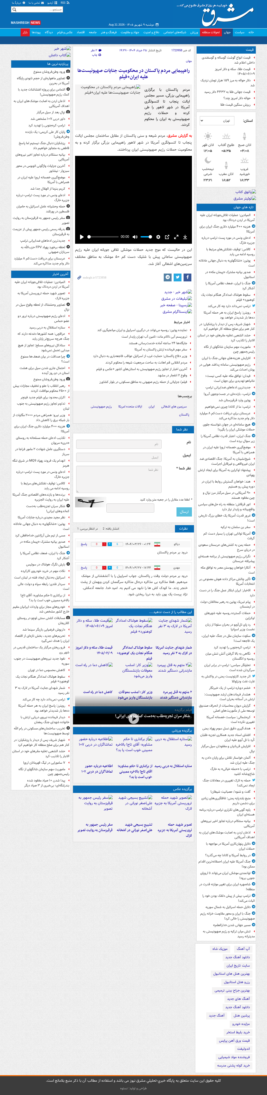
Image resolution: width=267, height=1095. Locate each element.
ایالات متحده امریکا (130, 406)
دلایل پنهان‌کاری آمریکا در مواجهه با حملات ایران (230, 846)
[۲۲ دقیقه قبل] (173, 807)
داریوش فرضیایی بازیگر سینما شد (43, 629)
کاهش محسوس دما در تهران (46, 670)
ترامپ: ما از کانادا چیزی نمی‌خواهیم (228, 406)
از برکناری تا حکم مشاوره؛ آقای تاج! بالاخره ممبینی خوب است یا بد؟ (135, 771)
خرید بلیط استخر (238, 1032)
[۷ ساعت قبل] (94, 807)
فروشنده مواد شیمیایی (234, 1057)
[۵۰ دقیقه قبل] (173, 749)
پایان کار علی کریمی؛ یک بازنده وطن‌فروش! (47, 134)
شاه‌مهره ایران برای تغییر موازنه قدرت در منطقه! (227, 887)
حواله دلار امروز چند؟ (237, 98)
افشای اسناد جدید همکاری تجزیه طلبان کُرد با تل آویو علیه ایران (227, 737)
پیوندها (36, 32)
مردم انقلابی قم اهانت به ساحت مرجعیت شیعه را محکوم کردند (146, 362)
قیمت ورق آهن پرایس (234, 1040)
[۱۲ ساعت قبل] (94, 675)
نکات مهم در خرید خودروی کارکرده (43, 571)
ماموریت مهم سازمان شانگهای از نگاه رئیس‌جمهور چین (229, 349)
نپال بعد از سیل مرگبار (51, 112)
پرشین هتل (242, 1015)
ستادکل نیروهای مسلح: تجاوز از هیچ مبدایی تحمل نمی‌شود (43, 348)
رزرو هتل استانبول (237, 982)
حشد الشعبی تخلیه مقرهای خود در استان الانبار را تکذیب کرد (226, 338)
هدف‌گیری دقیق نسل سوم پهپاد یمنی (226, 728)
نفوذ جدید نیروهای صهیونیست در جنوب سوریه (41, 661)
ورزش (194, 32)
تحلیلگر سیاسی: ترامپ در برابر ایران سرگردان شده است (229, 668)
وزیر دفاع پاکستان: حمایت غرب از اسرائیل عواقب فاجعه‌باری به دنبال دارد (140, 356)
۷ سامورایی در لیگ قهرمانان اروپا (44, 762)
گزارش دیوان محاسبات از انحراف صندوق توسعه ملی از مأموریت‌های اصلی (227, 708)
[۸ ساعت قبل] (94, 630)
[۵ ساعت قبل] (94, 749)
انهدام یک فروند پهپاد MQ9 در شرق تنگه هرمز (40, 463)
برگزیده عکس (182, 789)
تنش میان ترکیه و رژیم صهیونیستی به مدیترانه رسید (229, 934)
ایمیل (187, 455)
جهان (227, 32)
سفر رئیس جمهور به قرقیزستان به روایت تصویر (95, 827)
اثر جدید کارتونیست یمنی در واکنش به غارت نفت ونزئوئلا (228, 679)
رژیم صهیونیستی (101, 406)
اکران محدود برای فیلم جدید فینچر (43, 397)
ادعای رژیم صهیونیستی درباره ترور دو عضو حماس (43, 319)
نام (189, 442)
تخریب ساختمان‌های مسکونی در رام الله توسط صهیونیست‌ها (41, 731)
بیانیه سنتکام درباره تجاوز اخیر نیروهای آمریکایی (228, 824)
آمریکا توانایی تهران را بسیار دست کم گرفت (229, 536)
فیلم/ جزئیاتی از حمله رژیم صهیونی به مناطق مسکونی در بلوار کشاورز (143, 381)
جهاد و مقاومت (130, 32)
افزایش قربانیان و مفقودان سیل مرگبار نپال (228, 749)
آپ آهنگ (243, 949)
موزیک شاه (220, 949)
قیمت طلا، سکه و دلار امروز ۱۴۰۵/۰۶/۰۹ (235, 72)
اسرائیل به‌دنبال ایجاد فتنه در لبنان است (39, 577)
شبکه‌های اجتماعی (174, 32)
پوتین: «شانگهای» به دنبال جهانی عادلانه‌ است (227, 263)
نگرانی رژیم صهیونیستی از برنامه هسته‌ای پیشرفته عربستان (226, 559)
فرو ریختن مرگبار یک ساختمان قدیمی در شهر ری (41, 650)
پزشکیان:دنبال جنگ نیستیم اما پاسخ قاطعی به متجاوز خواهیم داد (44, 146)
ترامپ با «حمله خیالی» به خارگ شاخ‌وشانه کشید (232, 771)
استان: (248, 121)
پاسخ (84, 544)
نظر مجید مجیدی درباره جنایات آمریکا (41, 517)
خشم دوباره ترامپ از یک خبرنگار (230, 687)
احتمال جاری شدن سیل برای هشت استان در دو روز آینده (44, 371)
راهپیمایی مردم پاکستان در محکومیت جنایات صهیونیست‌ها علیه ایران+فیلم (133, 74)
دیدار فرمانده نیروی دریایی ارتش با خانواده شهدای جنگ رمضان (45, 720)
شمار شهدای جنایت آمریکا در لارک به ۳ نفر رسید (174, 650)
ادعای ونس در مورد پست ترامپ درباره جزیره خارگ (228, 240)
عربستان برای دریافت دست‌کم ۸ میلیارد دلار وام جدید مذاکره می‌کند (227, 416)
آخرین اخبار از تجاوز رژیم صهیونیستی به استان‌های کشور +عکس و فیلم (141, 369)
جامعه (93, 32)
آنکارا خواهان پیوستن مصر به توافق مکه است (228, 570)
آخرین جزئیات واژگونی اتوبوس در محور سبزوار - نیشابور (42, 168)
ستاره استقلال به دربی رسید (173, 766)
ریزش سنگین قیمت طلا (235, 104)
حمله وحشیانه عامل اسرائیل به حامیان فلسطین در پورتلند (42, 209)
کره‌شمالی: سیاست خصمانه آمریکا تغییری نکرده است (231, 720)
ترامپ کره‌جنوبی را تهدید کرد (232, 647)
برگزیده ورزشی (182, 730)
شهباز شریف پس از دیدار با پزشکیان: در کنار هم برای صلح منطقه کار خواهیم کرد (227, 327)
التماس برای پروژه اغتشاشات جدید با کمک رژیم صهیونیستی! (43, 92)
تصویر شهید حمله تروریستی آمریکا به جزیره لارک (175, 830)
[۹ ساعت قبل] (173, 675)
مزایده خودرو (241, 1024)
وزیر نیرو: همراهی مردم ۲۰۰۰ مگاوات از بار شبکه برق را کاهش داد (41, 418)
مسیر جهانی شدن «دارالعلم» (232, 925)
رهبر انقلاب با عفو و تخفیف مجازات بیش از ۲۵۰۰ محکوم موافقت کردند (41, 388)
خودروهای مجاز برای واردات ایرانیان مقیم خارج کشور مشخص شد (41, 609)
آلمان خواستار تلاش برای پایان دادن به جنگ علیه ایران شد (228, 760)
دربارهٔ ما (17, 3)
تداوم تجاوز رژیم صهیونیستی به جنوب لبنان (43, 406)
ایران (152, 406)
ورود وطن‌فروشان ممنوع (49, 71)
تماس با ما (35, 3)
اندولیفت (243, 1049)
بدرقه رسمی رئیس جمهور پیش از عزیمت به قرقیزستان (41, 232)
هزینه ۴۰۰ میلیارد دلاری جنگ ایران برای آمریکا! (227, 229)
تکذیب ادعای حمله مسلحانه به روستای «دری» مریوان (42, 440)
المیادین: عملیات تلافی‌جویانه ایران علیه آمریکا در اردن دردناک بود (227, 218)
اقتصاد (81, 32)
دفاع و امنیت (151, 32)
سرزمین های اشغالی (174, 406)
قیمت (250, 50)
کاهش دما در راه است (98, 692)
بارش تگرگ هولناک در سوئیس (45, 564)
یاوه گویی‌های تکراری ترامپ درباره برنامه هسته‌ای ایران (227, 812)
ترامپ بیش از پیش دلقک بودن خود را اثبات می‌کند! (228, 898)
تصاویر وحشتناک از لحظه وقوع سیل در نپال (42, 307)
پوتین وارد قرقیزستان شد (235, 400)
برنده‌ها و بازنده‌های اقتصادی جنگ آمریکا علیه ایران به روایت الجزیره (41, 497)
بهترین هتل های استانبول (231, 974)
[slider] (103, 236)
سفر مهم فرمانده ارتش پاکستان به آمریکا (161, 349)
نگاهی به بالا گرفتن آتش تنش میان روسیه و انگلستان (230, 656)
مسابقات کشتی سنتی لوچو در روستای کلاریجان (43, 621)
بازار (25, 32)
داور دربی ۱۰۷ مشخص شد (48, 118)
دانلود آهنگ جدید (237, 957)
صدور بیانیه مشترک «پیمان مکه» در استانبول (230, 275)
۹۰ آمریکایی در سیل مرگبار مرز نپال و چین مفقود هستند (229, 495)
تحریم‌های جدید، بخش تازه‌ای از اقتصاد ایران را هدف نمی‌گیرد (42, 638)
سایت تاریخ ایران (238, 965)
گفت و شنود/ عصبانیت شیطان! (230, 791)
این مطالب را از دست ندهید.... (170, 612)
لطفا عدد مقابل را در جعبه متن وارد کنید (166, 499)
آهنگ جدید (216, 1015)
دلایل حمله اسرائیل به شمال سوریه (228, 907)
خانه (251, 32)
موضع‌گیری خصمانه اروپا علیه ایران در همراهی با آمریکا (229, 450)
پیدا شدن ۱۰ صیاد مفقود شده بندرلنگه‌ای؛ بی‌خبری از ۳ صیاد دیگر (46, 783)
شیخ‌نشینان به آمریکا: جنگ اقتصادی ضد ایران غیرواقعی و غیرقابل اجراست (227, 461)
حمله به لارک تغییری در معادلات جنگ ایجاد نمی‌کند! (229, 783)
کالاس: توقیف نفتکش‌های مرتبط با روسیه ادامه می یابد (230, 252)
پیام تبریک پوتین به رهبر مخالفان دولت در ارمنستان (227, 604)
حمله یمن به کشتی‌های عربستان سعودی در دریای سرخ (226, 547)
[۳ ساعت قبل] (173, 630)
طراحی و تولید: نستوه (133, 1088)
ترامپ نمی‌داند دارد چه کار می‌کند (229, 306)
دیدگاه (49, 32)
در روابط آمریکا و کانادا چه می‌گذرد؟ (228, 855)
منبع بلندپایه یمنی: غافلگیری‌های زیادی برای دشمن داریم (228, 801)
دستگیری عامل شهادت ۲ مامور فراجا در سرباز (42, 452)
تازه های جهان (244, 207)
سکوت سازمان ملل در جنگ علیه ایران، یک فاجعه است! (228, 638)
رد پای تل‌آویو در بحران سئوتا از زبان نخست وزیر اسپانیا (230, 627)
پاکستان (184, 414)
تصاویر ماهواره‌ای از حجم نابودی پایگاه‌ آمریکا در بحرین (43, 81)
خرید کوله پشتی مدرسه (233, 1065)
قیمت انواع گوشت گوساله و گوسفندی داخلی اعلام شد (228, 60)
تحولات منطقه (211, 32)
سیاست (239, 32)
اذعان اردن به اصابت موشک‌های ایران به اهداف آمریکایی (227, 835)
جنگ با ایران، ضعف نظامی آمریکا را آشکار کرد (230, 286)
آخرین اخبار (60, 274)
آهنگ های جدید (238, 999)
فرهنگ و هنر (109, 32)
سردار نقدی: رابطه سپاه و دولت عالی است (43, 587)
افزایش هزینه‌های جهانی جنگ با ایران (226, 358)
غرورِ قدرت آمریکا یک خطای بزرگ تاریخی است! (226, 518)
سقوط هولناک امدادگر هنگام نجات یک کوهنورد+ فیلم (228, 297)
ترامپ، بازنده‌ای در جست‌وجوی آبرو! (227, 394)
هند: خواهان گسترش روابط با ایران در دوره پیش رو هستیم (228, 484)
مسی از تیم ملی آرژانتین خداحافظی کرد (40, 535)
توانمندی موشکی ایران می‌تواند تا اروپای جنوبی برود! (227, 876)
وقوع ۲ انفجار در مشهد (172, 375)
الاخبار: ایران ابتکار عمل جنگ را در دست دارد (227, 593)
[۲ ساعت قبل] (133, 718)
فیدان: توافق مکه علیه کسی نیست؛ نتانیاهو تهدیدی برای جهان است (230, 378)
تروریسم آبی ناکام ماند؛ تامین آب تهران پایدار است (154, 336)
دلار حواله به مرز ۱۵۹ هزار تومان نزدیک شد (228, 83)
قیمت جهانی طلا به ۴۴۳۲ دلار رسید (227, 91)
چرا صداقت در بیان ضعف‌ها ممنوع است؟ (45, 359)
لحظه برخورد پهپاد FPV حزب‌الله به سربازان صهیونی (45, 250)
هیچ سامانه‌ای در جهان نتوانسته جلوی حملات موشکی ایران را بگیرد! (229, 427)
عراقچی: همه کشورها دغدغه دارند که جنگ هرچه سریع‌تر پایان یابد (43, 336)
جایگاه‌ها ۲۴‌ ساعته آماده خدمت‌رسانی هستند (158, 343)
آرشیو (50, 3)
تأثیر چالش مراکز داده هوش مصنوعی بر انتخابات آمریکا (227, 582)
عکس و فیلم (64, 32)
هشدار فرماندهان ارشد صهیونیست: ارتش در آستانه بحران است (229, 697)
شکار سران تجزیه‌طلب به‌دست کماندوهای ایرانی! (152, 716)
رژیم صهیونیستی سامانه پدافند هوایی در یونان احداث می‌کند (227, 367)
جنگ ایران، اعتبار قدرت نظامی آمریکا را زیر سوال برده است (228, 439)
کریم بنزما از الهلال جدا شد (47, 188)
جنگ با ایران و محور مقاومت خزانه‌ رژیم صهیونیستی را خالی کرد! (227, 916)
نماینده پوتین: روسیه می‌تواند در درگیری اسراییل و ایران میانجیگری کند (142, 330)
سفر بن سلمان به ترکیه (236, 527)
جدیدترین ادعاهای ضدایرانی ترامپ (228, 387)
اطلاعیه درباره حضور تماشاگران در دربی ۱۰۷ (97, 769)
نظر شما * (183, 468)
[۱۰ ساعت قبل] (133, 675)
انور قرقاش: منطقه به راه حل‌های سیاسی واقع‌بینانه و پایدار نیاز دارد (226, 507)
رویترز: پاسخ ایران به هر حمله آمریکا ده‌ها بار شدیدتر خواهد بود (229, 315)
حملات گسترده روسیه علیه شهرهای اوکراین (229, 616)
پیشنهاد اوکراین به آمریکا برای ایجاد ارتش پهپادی (226, 473)
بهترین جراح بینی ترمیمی (232, 990)
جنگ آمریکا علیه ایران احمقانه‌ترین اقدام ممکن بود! (226, 864)
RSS (63, 3)
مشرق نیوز (217, 13)
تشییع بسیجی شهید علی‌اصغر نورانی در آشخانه (134, 827)
